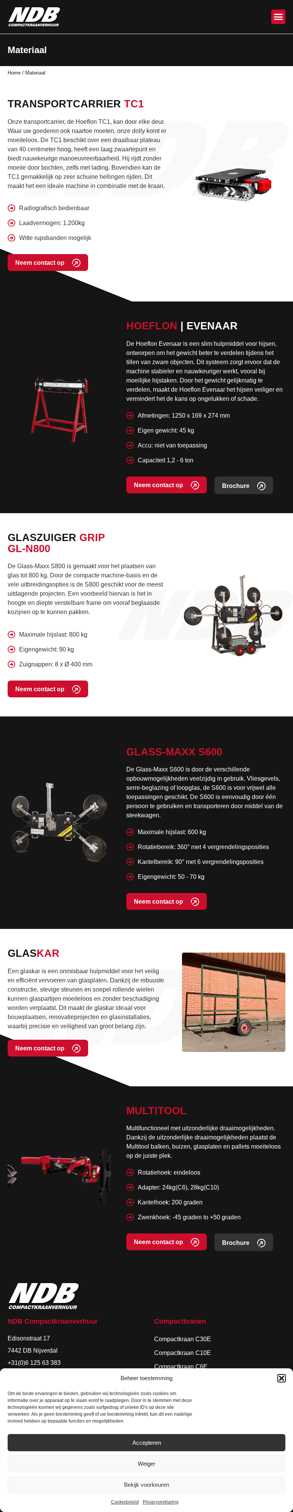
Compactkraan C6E (181, 1366)
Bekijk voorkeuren (146, 1484)
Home (14, 73)
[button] (281, 1378)
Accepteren (146, 1442)
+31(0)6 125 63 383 (34, 1363)
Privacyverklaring (161, 1502)
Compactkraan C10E (182, 1353)
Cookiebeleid (125, 1502)
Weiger (146, 1463)
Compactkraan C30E (182, 1339)
